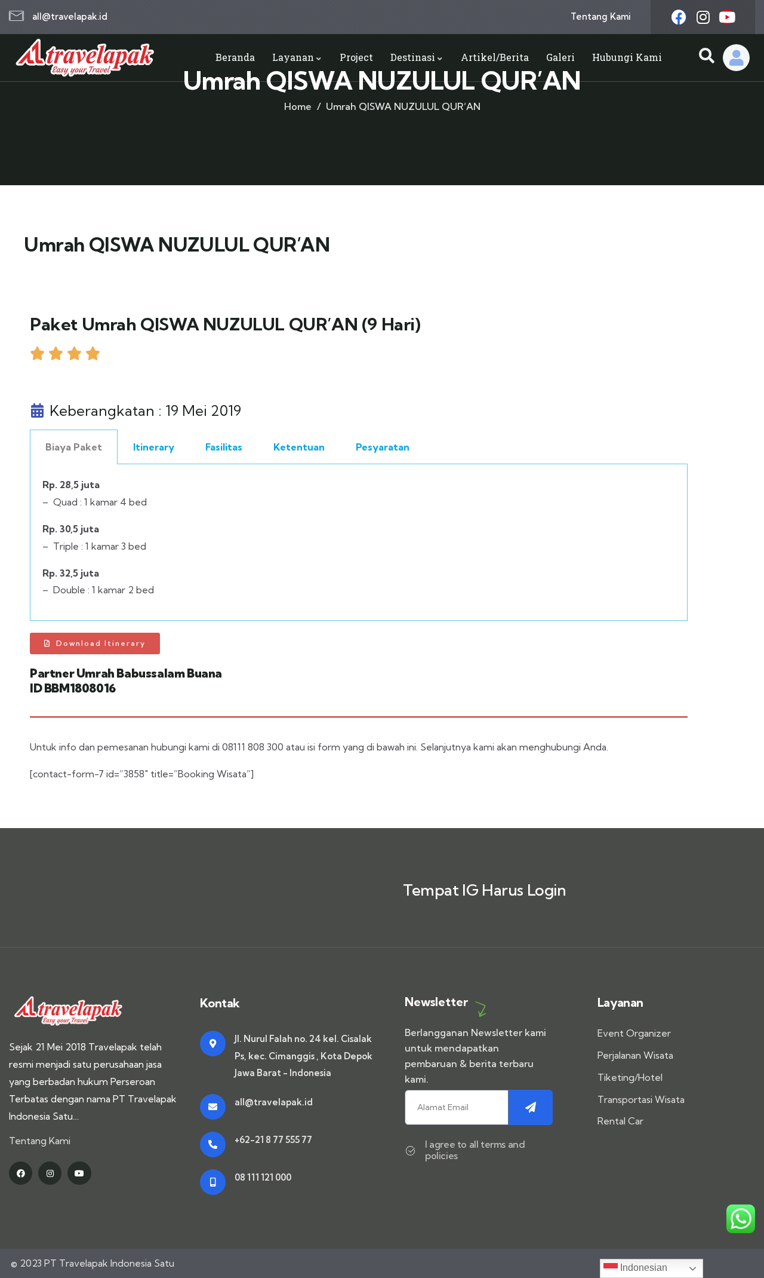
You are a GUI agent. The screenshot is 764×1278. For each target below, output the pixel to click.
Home (298, 106)
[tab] (74, 447)
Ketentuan (299, 447)
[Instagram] (702, 17)
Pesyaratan (382, 447)
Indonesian (642, 1267)
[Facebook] (678, 17)
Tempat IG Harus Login (484, 890)
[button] (95, 643)
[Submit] (531, 1107)
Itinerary (153, 447)
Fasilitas (223, 447)
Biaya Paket (73, 447)
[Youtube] (726, 17)
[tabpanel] (359, 542)
